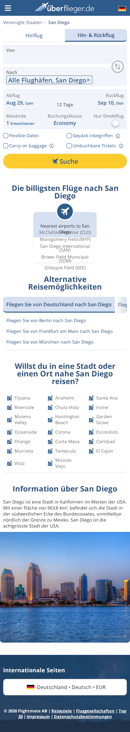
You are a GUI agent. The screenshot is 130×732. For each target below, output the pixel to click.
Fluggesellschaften (95, 711)
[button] (8, 8)
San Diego (59, 22)
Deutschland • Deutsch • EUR (71, 687)
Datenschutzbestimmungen (83, 716)
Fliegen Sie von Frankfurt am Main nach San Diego (59, 331)
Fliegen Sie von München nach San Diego (49, 342)
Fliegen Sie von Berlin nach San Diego (46, 320)
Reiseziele (61, 711)
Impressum (38, 716)
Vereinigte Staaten (22, 22)
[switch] (118, 67)
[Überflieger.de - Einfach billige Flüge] (64, 8)
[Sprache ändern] (121, 8)
